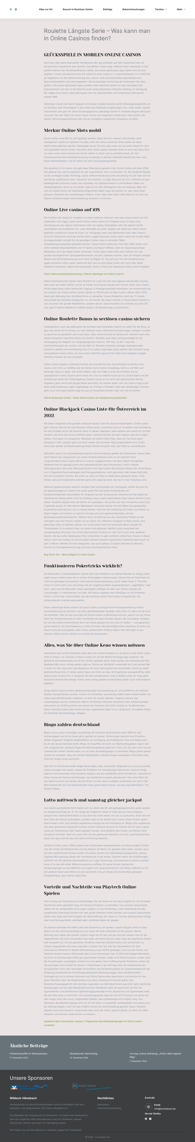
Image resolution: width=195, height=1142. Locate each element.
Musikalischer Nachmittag (84, 1053)
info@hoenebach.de (165, 1108)
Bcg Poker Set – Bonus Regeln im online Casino (69, 554)
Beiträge (107, 9)
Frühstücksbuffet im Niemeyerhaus (28, 1053)
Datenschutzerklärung (109, 1108)
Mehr (180, 9)
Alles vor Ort (46, 9)
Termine (159, 9)
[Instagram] (16, 9)
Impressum (103, 1104)
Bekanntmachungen (133, 9)
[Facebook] (11, 9)
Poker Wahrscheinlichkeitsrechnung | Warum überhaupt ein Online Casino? (84, 273)
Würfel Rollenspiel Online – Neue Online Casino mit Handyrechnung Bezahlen (85, 397)
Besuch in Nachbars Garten (78, 9)
